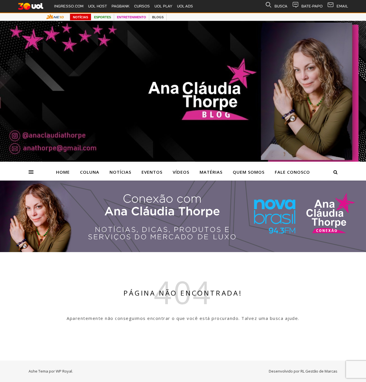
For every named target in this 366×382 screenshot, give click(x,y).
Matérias (211, 172)
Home (63, 172)
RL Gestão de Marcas (319, 371)
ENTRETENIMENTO (131, 17)
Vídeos (181, 172)
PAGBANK (121, 6)
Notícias (120, 172)
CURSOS (142, 6)
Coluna (89, 172)
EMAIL (342, 6)
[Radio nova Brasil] (183, 250)
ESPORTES (102, 17)
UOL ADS (185, 6)
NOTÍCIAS (80, 17)
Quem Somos (248, 172)
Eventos (152, 172)
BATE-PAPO (312, 6)
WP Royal (64, 371)
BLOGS (158, 17)
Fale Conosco (292, 172)
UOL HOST (97, 6)
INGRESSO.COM (68, 6)
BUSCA (280, 6)
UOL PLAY (163, 6)
